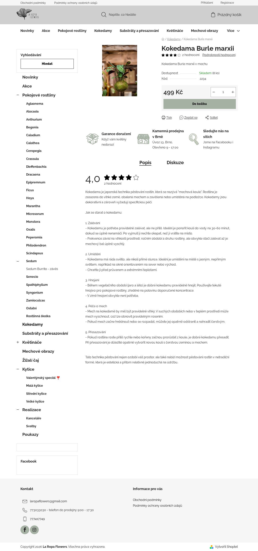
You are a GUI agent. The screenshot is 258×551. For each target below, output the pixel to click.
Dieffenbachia (36, 167)
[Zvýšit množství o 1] (233, 92)
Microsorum (35, 214)
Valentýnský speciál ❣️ (43, 378)
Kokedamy (32, 324)
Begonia (32, 127)
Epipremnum (35, 182)
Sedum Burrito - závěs (42, 269)
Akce (27, 86)
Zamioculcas (35, 300)
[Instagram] (34, 529)
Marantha (33, 206)
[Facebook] (24, 529)
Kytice (28, 369)
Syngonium (34, 292)
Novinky (30, 77)
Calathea (32, 143)
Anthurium (34, 119)
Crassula (32, 159)
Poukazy (30, 434)
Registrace (227, 2)
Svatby (31, 426)
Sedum (31, 261)
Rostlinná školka (38, 316)
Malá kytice (34, 385)
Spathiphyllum (37, 285)
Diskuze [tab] (175, 162)
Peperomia (34, 237)
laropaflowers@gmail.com (48, 501)
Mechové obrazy (38, 351)
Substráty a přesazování (45, 333)
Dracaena (33, 174)
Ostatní (31, 308)
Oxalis (30, 229)
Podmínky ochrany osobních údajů (75, 2)
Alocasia (32, 111)
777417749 (37, 519)
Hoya (30, 198)
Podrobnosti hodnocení (218, 55)
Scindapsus (34, 253)
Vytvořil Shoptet (226, 547)
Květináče (32, 342)
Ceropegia (33, 151)
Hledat (47, 64)
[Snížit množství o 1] (214, 92)
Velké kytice (35, 401)
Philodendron (36, 245)
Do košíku (199, 104)
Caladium (33, 135)
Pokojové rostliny (39, 95)
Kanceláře (33, 418)
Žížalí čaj (30, 360)
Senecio (32, 277)
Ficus (30, 190)
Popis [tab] (145, 162)
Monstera (33, 222)
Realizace (31, 409)
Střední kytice (36, 393)
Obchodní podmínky (33, 2)
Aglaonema (34, 103)
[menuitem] (27, 30)
